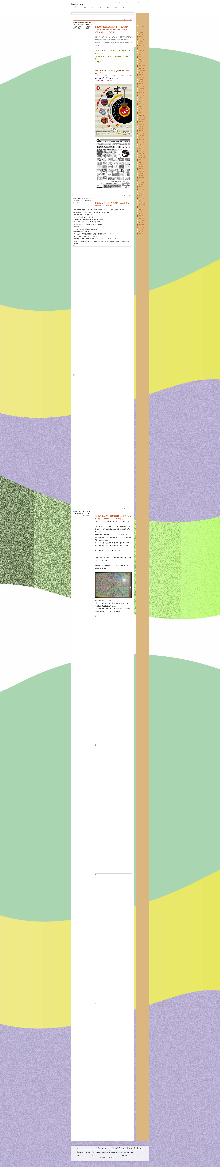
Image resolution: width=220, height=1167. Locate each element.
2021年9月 (141, 142)
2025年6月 (141, 57)
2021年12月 (142, 135)
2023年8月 (141, 97)
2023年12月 (142, 88)
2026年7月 (141, 34)
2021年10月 (142, 139)
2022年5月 (141, 128)
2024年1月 (141, 86)
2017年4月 (141, 233)
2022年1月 (141, 133)
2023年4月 (141, 106)
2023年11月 (142, 90)
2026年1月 (141, 43)
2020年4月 (141, 169)
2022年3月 (141, 130)
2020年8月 (141, 160)
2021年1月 (141, 151)
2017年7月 (141, 231)
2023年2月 (141, 110)
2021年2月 (141, 148)
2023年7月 (141, 99)
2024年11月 (142, 68)
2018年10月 (142, 204)
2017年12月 (142, 220)
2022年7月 (141, 124)
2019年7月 (141, 189)
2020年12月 (142, 153)
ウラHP (109, 81)
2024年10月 (142, 70)
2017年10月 (142, 224)
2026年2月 (141, 41)
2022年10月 (142, 119)
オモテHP (99, 81)
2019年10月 (142, 182)
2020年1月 (141, 175)
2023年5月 (141, 104)
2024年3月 (141, 83)
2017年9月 (141, 227)
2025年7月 (141, 54)
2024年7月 (141, 77)
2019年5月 (141, 193)
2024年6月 (141, 79)
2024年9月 (141, 72)
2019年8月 (141, 186)
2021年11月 (142, 137)
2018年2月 (141, 218)
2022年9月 (141, 122)
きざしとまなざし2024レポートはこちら (107, 550)
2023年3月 (141, 108)
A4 (106, 81)
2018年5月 (141, 213)
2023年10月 (142, 92)
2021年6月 (141, 144)
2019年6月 (141, 191)
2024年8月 (141, 75)
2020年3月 (141, 171)
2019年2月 (141, 198)
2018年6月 (141, 211)
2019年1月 (141, 200)
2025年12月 (142, 45)
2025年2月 (141, 63)
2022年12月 (142, 115)
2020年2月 (141, 173)
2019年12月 (142, 177)
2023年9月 (141, 95)
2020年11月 (142, 155)
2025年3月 (141, 61)
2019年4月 (141, 195)
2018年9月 (141, 207)
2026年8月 (141, 32)
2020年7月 (141, 162)
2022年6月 (141, 126)
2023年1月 (141, 113)
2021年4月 (141, 146)
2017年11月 (142, 222)
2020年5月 (141, 166)
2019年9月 (141, 184)
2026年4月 (141, 39)
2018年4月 (141, 216)
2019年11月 (142, 180)
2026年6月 (141, 36)
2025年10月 (142, 50)
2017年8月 (141, 229)
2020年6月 (141, 164)
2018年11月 (142, 202)
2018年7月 (141, 209)
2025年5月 (141, 59)
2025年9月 (141, 52)
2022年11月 (142, 117)
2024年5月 (141, 81)
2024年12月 (142, 66)
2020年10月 (142, 157)
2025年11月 (142, 48)
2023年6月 (141, 101)
